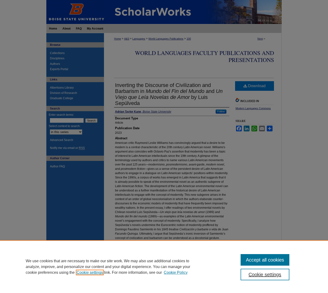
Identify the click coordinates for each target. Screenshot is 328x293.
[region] (164, 266)
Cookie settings (90, 272)
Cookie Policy (176, 272)
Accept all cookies (265, 259)
